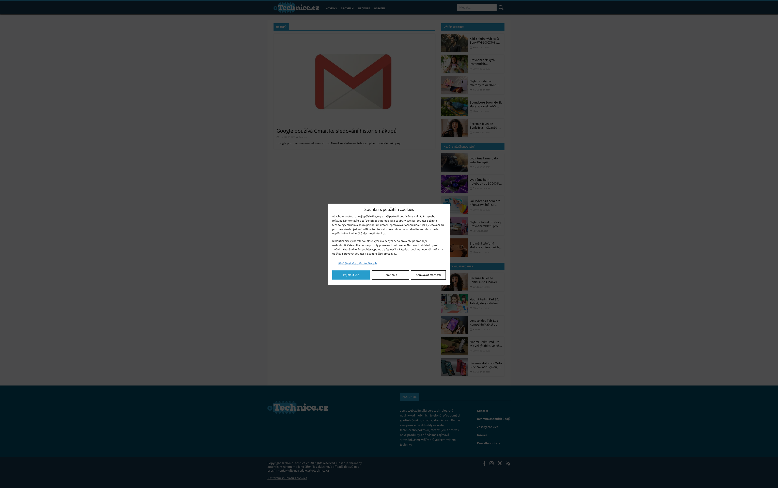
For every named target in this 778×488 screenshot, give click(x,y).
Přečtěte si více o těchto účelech (357, 263)
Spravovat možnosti (428, 275)
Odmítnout (390, 275)
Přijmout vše (351, 275)
